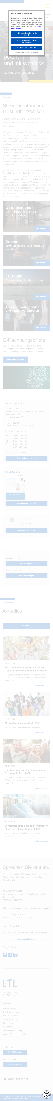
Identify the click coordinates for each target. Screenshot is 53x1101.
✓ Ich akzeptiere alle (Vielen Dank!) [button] (26, 34)
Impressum (34, 52)
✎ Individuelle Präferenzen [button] (27, 48)
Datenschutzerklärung (22, 52)
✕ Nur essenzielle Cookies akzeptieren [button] (27, 41)
